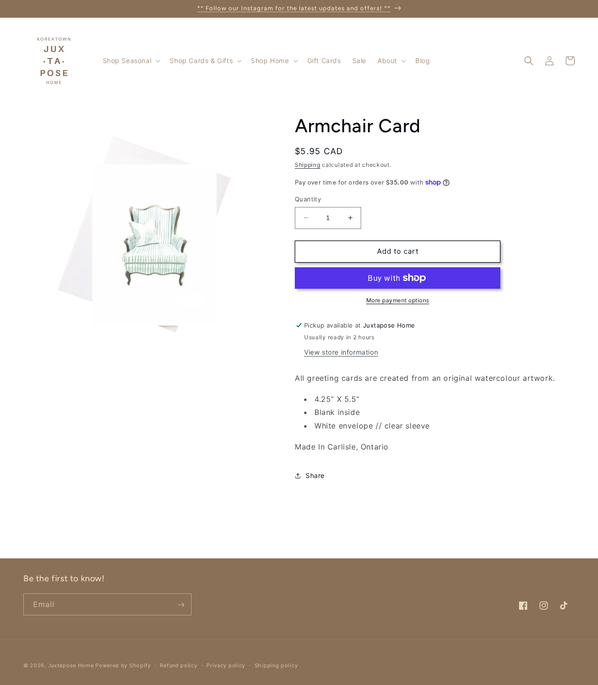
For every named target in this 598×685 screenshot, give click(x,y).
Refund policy (178, 665)
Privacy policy (225, 665)
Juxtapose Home (71, 665)
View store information (341, 352)
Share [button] (315, 475)
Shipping (307, 164)
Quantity (308, 199)
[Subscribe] (181, 605)
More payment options (397, 300)
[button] (130, 61)
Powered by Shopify (123, 665)
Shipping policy (276, 665)
